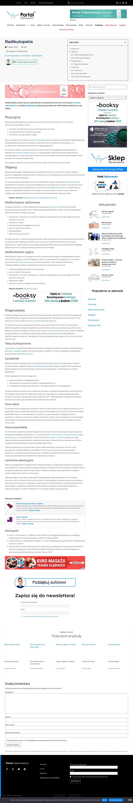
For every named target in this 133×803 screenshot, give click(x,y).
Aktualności (107, 204)
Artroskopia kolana (11, 661)
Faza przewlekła (80, 73)
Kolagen (91, 315)
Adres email (10, 725)
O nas (25, 3)
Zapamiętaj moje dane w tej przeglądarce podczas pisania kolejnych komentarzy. (37, 740)
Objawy (74, 52)
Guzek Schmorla (88, 661)
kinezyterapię (41, 366)
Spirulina (92, 299)
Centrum (89, 25)
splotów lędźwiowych (60, 331)
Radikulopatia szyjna (82, 58)
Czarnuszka (93, 320)
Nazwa (8, 717)
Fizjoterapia (20, 25)
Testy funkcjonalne (81, 64)
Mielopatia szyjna (30, 289)
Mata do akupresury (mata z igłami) (29, 504)
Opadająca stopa (108, 249)
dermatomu (61, 188)
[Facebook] (117, 2)
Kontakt (18, 3)
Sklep (81, 25)
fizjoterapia (57, 363)
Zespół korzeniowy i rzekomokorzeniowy (40, 198)
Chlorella (92, 304)
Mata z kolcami (22, 517)
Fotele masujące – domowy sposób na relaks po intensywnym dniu (112, 262)
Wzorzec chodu (107, 275)
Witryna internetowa (12, 732)
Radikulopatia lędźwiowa (83, 55)
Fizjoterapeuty (17, 763)
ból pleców (53, 207)
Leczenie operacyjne (82, 77)
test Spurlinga (27, 354)
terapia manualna (57, 437)
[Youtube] (123, 2)
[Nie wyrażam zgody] (130, 800)
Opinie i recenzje (43, 25)
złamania (33, 321)
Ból (6, 182)
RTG (76, 318)
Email (72, 770)
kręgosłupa (31, 105)
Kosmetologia (57, 25)
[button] (125, 42)
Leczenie (75, 67)
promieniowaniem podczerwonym (63, 435)
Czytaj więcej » (106, 216)
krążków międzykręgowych (26, 153)
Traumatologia (113, 661)
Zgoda (104, 800)
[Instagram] (120, 2)
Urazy (32, 25)
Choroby (10, 25)
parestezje (72, 182)
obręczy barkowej (25, 262)
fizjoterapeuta (48, 450)
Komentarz (9, 692)
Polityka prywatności (115, 800)
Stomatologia (71, 25)
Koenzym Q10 (94, 325)
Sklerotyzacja (106, 222)
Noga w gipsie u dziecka (65, 661)
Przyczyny (75, 49)
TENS (30, 437)
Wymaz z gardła (108, 211)
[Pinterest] (126, 2)
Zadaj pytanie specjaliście (46, 3)
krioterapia (63, 411)
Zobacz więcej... (35, 510)
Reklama (33, 3)
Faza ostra (78, 70)
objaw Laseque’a (15, 351)
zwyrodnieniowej (34, 140)
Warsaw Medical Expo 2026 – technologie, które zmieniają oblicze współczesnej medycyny (114, 236)
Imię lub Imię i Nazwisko (78, 764)
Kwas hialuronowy (96, 309)
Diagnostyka (76, 61)
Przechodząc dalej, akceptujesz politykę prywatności (41, 616)
